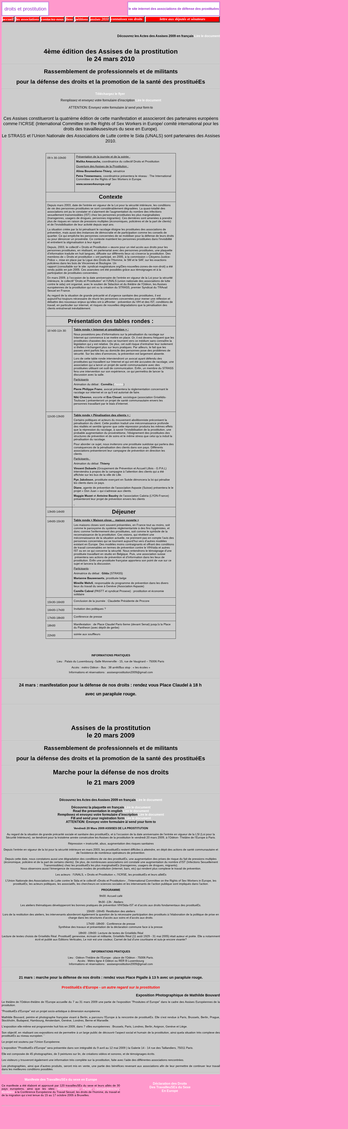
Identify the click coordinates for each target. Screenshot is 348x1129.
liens (69, 19)
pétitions (81, 19)
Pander (118, 384)
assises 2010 (99, 19)
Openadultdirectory (107, 1088)
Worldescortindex (68, 1088)
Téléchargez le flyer (110, 94)
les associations (27, 19)
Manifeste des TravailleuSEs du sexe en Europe (61, 1079)
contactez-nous (52, 19)
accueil (8, 19)
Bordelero (8, 1092)
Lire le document (207, 36)
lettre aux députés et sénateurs (182, 19)
